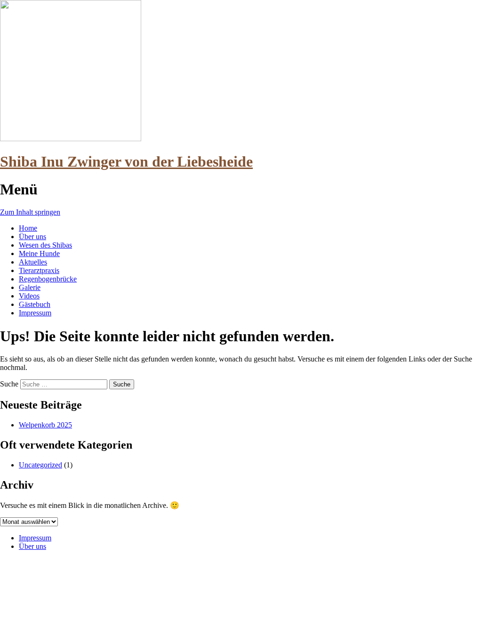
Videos (29, 296)
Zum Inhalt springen (30, 212)
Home (28, 228)
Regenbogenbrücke (48, 279)
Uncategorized (40, 465)
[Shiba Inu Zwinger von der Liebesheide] (70, 139)
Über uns (32, 237)
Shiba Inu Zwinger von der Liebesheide (126, 161)
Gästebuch (34, 304)
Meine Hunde (39, 253)
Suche (9, 384)
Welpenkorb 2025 (45, 425)
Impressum (35, 313)
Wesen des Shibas (45, 245)
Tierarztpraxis (39, 270)
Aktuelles (33, 262)
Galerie (29, 287)
